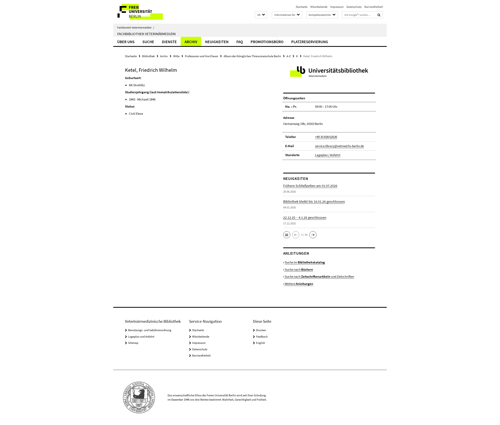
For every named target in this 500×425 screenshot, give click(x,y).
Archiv (191, 41)
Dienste (169, 41)
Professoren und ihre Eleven (201, 56)
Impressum (337, 7)
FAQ (239, 41)
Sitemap (133, 343)
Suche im (305, 262)
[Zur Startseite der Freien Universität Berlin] (146, 12)
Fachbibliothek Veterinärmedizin (146, 33)
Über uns (126, 41)
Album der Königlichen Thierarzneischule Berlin (252, 56)
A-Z (289, 56)
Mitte (176, 56)
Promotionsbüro (267, 41)
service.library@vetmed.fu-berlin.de (339, 146)
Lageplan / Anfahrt (327, 155)
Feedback (262, 336)
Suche (148, 41)
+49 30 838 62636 (326, 137)
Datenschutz (354, 7)
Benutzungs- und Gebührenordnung (149, 330)
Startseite (301, 7)
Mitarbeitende (318, 7)
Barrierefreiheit (373, 7)
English (260, 343)
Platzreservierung (309, 41)
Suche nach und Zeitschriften (319, 276)
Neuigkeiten (217, 41)
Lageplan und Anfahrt (141, 336)
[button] (261, 15)
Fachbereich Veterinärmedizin (135, 27)
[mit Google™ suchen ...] (379, 15)
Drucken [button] (261, 330)
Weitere (298, 284)
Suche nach (298, 269)
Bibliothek (148, 56)
